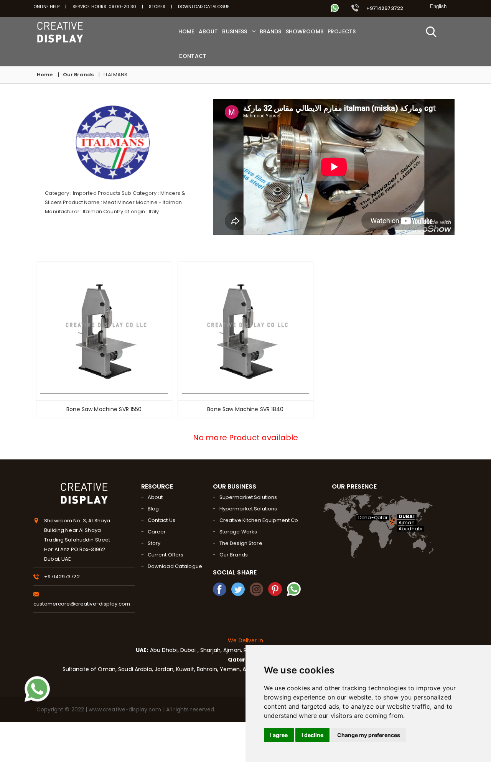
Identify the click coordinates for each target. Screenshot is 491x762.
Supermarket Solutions (248, 497)
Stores (157, 6)
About (155, 497)
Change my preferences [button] (368, 735)
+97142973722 (384, 8)
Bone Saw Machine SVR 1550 (104, 409)
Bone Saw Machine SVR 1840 (245, 409)
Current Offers (166, 554)
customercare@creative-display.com (81, 603)
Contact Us (161, 520)
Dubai (189, 650)
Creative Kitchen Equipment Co (258, 520)
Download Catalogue (203, 6)
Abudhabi (410, 529)
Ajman (407, 522)
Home (45, 74)
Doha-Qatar (372, 517)
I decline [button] (312, 735)
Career (157, 531)
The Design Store (240, 543)
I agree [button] (279, 735)
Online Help (46, 6)
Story (154, 543)
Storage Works (238, 531)
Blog (153, 508)
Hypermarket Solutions (248, 508)
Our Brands (78, 74)
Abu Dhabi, (163, 650)
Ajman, (232, 650)
